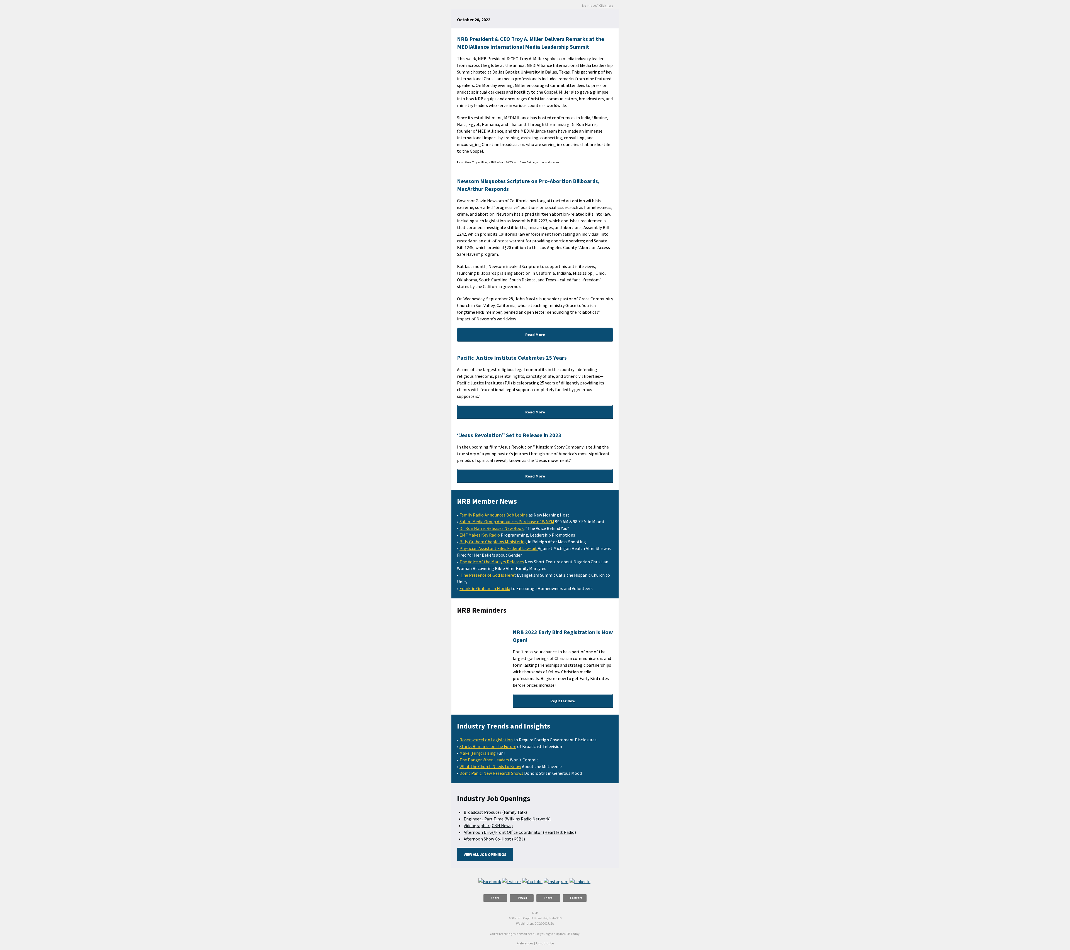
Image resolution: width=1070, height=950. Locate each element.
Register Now (562, 700)
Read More (535, 334)
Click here (606, 5)
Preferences (525, 943)
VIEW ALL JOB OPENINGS (485, 854)
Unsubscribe (545, 943)
